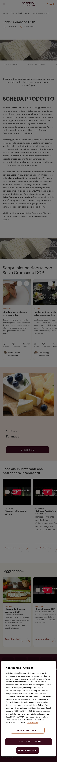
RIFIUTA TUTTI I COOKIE (27, 730)
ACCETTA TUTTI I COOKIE (29, 741)
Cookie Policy (33, 723)
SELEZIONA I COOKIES (28, 750)
